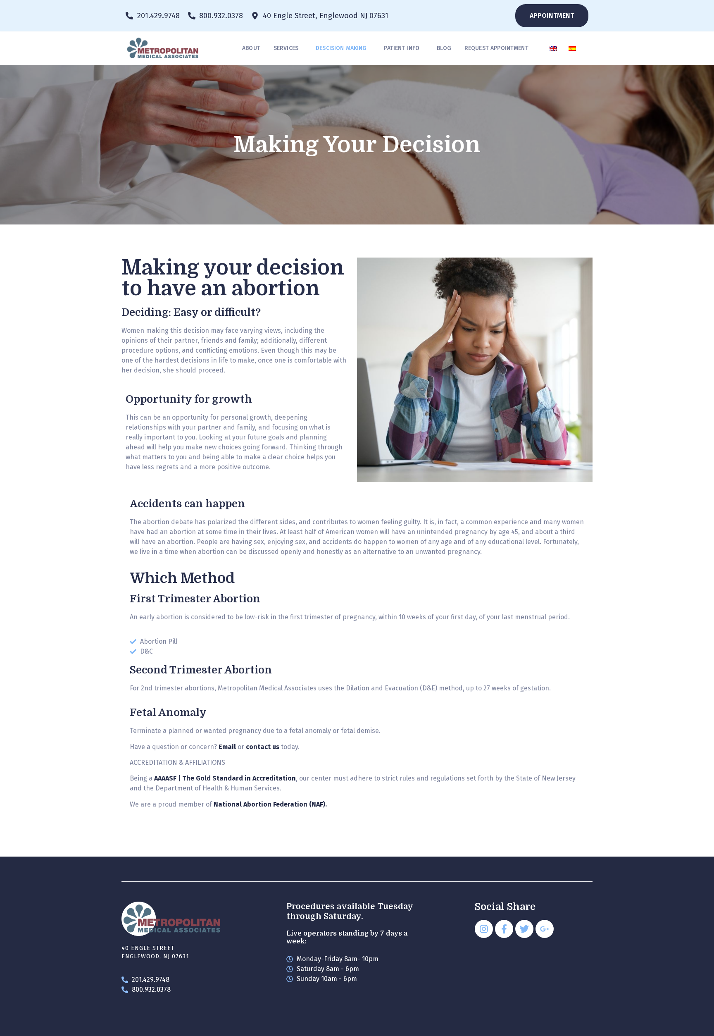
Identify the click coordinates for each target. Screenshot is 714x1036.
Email (227, 747)
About (251, 48)
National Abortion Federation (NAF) (269, 804)
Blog (444, 48)
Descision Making (341, 48)
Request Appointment (496, 48)
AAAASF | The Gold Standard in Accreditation (225, 778)
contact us (262, 747)
